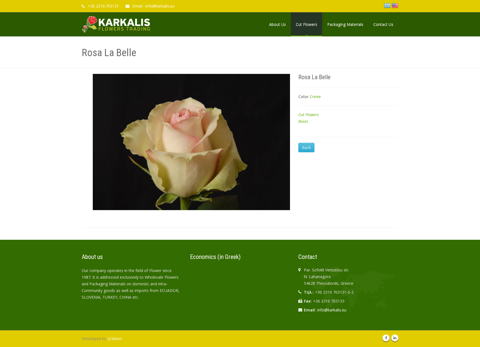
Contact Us (383, 24)
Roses (303, 121)
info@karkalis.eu (331, 310)
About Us (277, 24)
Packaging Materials (345, 24)
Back (306, 147)
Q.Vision (115, 338)
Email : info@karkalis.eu (152, 6)
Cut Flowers (306, 24)
